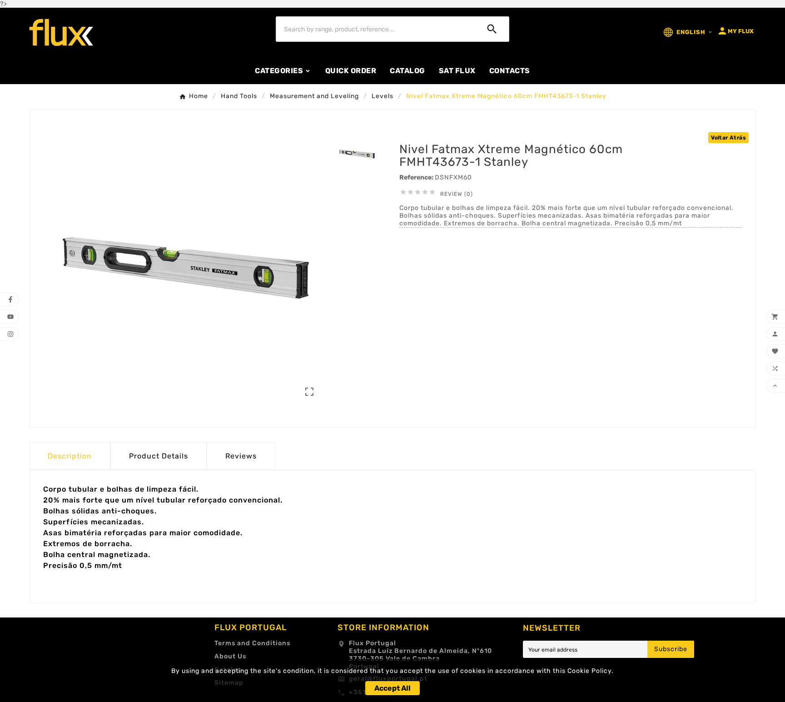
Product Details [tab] (158, 456)
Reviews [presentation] (241, 456)
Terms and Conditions (252, 643)
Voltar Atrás (728, 137)
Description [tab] (70, 456)
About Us (230, 656)
